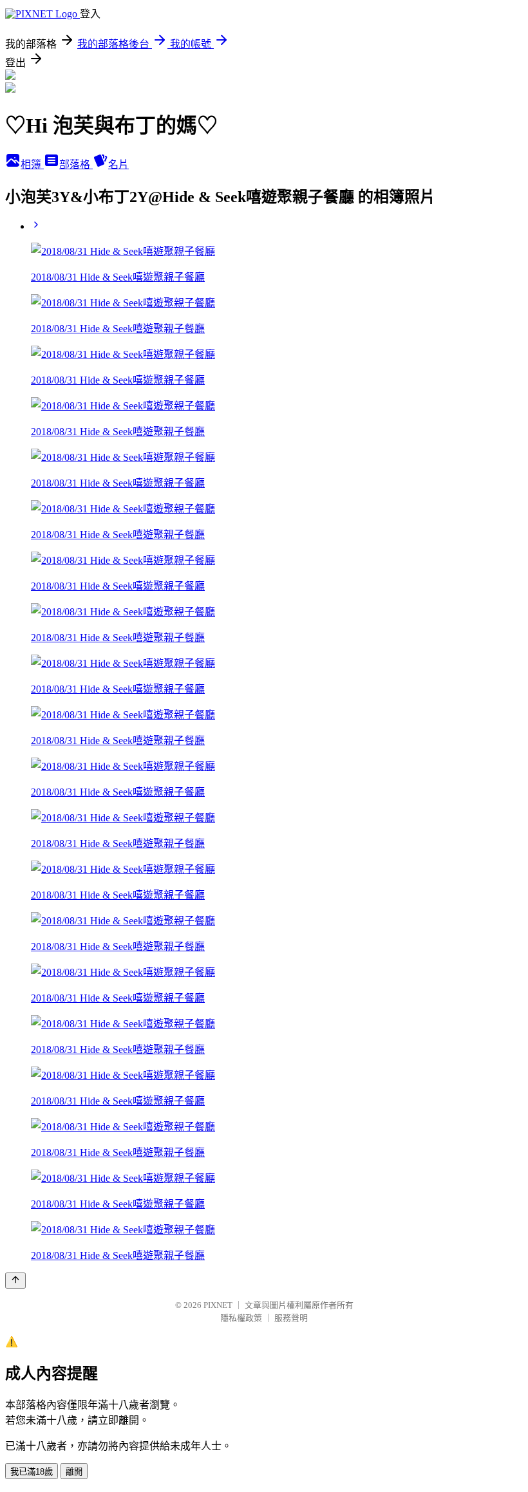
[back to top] (15, 1281)
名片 (118, 164)
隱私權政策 (241, 1318)
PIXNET (217, 1305)
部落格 (76, 164)
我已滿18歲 (31, 1472)
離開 (74, 1472)
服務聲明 (291, 1318)
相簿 (32, 164)
